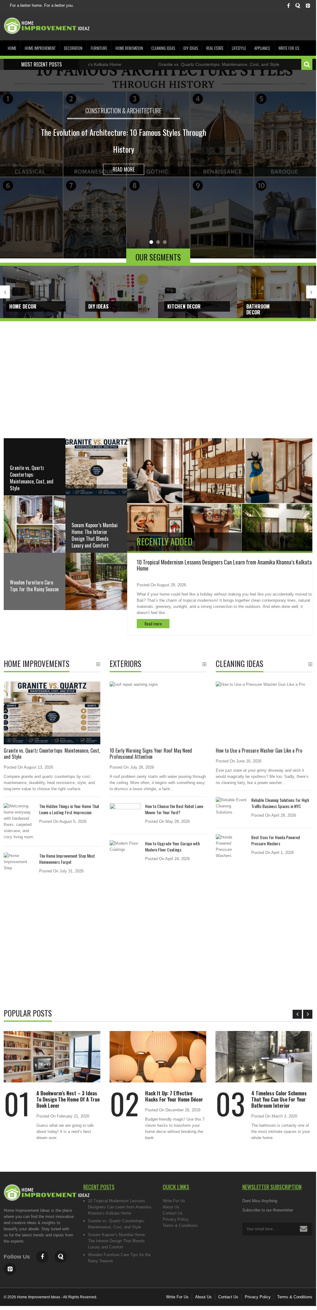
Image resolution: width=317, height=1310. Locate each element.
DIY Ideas (190, 48)
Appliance (262, 48)
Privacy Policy (176, 1219)
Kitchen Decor (184, 306)
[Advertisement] (158, 386)
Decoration (73, 48)
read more (124, 169)
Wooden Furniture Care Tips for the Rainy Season (34, 586)
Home (12, 48)
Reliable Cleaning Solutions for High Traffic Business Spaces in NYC (280, 803)
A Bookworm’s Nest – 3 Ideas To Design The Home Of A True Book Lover (68, 1099)
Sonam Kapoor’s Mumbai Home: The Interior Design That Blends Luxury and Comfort (117, 1240)
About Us (171, 1207)
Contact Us (173, 1213)
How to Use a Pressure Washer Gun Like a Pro (259, 750)
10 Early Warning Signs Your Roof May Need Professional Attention (151, 753)
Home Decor (22, 306)
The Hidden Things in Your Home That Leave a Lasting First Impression (69, 809)
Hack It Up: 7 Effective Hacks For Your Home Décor (174, 1096)
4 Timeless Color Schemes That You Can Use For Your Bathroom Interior (279, 1099)
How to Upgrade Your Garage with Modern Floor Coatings (172, 846)
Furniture (99, 48)
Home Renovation (129, 48)
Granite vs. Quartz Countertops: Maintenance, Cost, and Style (183, 64)
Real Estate (214, 48)
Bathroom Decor (258, 309)
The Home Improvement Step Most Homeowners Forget (67, 858)
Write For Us (288, 48)
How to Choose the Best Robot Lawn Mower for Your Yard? (174, 809)
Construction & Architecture (123, 110)
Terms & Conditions (180, 1225)
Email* (277, 1229)
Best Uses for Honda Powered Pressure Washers (275, 840)
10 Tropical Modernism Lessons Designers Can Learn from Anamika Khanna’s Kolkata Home (224, 565)
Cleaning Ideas (163, 48)
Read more (153, 623)
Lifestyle (239, 48)
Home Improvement (40, 48)
